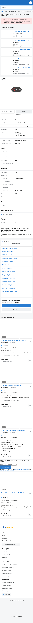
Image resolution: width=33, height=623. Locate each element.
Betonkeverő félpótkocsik (8, 285)
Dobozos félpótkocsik (8, 261)
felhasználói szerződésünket (7, 470)
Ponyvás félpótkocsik (7, 275)
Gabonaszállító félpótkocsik (9, 291)
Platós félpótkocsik (7, 268)
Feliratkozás (5, 467)
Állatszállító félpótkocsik (8, 288)
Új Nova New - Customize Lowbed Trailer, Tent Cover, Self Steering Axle (22, 31)
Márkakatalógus (6, 576)
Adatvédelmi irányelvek (8, 567)
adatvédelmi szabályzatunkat (21, 469)
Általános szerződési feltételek (10, 565)
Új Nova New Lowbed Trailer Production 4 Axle (22, 40)
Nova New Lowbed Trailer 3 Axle (11, 385)
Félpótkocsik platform (7, 265)
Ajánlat (24, 112)
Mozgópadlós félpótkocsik (9, 271)
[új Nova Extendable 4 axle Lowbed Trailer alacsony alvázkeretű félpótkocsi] (16, 482)
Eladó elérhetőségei (7, 541)
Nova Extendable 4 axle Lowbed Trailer (13, 493)
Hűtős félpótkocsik (7, 255)
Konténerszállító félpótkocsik (9, 258)
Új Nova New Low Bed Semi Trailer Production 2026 (22, 68)
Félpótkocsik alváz (7, 295)
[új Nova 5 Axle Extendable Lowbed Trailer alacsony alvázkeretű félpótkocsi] (16, 419)
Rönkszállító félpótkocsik (8, 281)
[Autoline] (6, 11)
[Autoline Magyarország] (10, 2)
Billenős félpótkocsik (7, 251)
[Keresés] (30, 7)
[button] (30, 2)
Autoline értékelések (7, 573)
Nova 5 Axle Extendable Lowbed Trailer (13, 430)
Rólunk (4, 535)
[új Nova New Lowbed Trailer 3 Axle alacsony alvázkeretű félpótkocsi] (16, 375)
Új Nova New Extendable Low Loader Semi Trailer (22, 58)
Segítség (4, 538)
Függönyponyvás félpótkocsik (10, 248)
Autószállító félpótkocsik (8, 278)
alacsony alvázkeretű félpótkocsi (23, 126)
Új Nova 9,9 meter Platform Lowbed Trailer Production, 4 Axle (22, 49)
